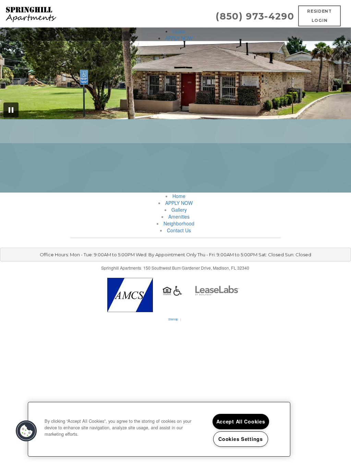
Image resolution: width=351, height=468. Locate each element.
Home (178, 31)
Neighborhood (179, 223)
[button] (26, 431)
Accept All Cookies (240, 421)
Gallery (179, 209)
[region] (159, 429)
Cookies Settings (240, 438)
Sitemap (173, 319)
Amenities (179, 216)
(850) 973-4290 (255, 16)
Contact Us (179, 230)
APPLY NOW (179, 38)
